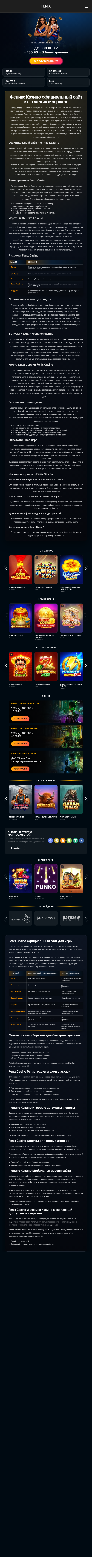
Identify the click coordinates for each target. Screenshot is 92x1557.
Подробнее (16, 848)
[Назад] (6, 568)
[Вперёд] (86, 568)
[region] (46, 573)
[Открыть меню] (86, 6)
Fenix (46, 6)
